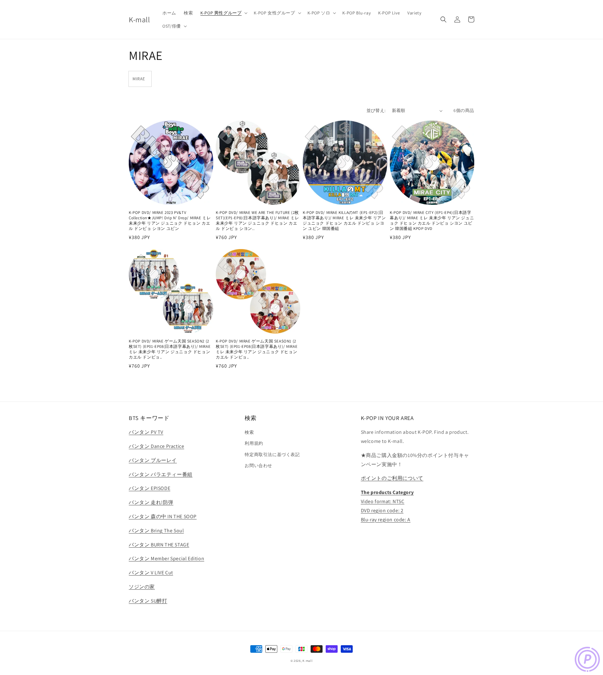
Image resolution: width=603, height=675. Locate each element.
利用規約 (254, 443)
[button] (223, 12)
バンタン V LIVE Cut (151, 572)
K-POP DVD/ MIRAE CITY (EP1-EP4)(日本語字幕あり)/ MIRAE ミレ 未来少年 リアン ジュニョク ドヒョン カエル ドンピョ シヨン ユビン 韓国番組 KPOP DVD (432, 220)
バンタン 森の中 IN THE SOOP (163, 516)
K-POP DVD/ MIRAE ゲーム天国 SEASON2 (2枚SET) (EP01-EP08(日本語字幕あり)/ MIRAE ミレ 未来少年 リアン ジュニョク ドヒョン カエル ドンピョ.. (169, 349)
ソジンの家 (142, 586)
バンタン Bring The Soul (156, 530)
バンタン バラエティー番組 (161, 474)
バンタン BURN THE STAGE (159, 544)
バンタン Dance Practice (156, 446)
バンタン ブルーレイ (153, 460)
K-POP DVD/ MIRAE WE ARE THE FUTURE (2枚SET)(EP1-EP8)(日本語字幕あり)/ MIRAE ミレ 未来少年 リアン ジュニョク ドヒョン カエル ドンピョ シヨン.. (257, 220)
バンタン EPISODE (149, 488)
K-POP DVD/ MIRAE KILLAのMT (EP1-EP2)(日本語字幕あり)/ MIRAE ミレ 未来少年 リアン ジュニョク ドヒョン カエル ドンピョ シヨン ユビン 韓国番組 (344, 220)
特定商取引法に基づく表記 (272, 454)
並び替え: (376, 110)
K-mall (307, 661)
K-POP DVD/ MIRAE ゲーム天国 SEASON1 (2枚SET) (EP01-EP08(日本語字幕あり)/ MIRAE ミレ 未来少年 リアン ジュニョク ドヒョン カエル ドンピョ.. (256, 349)
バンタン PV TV (146, 432)
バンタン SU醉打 (148, 601)
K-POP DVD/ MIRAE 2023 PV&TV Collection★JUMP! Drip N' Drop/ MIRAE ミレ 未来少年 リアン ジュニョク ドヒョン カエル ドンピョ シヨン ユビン (170, 220)
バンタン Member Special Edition (166, 558)
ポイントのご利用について (392, 478)
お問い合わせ (258, 465)
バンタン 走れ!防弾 (151, 502)
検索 (249, 432)
